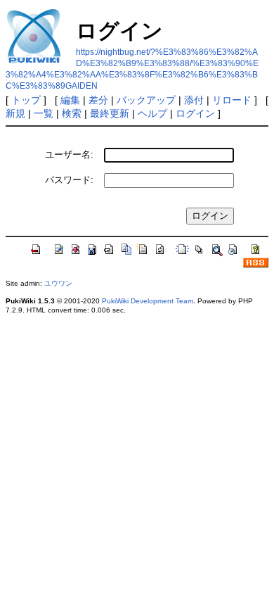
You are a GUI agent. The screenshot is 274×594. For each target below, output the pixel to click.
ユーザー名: (69, 154)
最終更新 (109, 113)
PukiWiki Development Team (147, 301)
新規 (15, 113)
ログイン (195, 113)
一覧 (43, 113)
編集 (70, 100)
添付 (194, 100)
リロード (232, 100)
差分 (98, 100)
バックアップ (146, 100)
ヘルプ (152, 113)
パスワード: (69, 180)
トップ (26, 100)
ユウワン (58, 283)
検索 (71, 113)
